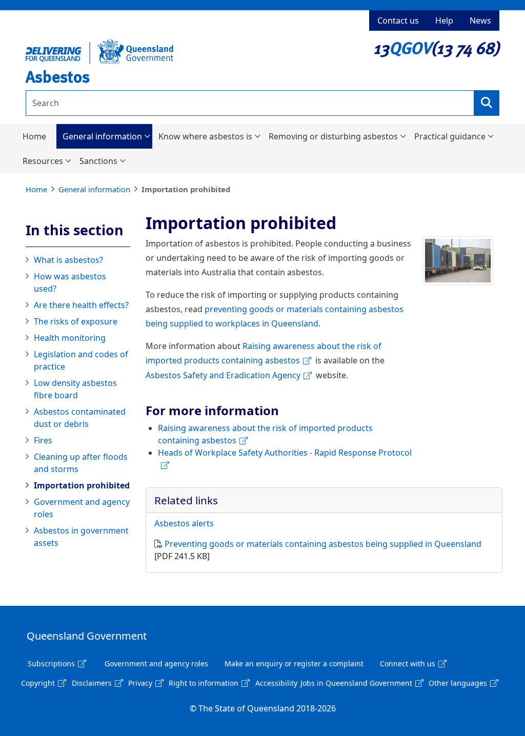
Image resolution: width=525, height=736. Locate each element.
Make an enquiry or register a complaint (294, 663)
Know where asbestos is (205, 136)
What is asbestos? (68, 259)
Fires (43, 440)
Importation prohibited (82, 485)
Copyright (38, 683)
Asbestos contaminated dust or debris (80, 418)
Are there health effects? (81, 305)
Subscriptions (51, 663)
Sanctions (98, 161)
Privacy (140, 683)
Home (34, 136)
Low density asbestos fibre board (75, 389)
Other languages (458, 683)
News (480, 20)
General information (102, 136)
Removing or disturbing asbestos (333, 136)
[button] (486, 103)
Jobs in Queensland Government (356, 683)
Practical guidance (450, 136)
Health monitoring (70, 337)
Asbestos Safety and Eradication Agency (223, 375)
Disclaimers (92, 683)
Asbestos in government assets (81, 536)
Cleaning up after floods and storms (81, 463)
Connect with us (407, 663)
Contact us (398, 20)
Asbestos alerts (184, 523)
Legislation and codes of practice (81, 360)
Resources (43, 161)
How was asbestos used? (70, 282)
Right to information (203, 683)
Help (444, 20)
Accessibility (276, 683)
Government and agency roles (82, 508)
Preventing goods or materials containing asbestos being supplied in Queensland (323, 543)
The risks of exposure (75, 321)
